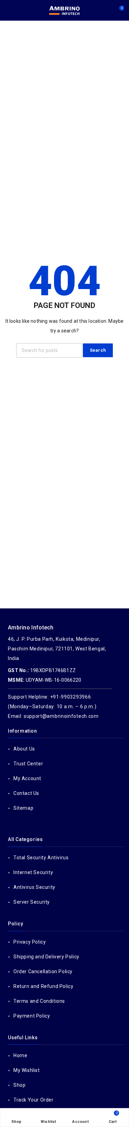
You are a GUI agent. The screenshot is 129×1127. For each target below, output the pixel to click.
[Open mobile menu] (8, 10)
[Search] (106, 10)
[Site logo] (64, 10)
